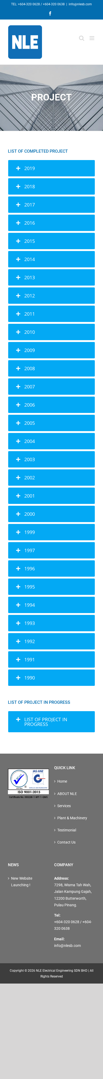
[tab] (51, 168)
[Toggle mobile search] (81, 38)
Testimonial (66, 830)
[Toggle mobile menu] (92, 38)
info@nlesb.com (80, 4)
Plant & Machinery (72, 818)
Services (64, 806)
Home (62, 781)
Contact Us (66, 842)
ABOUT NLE (67, 794)
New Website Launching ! (21, 881)
